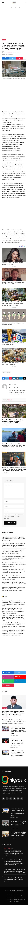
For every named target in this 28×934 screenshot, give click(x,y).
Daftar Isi (22, 899)
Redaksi (9, 895)
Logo (21, 895)
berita (8, 372)
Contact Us (16, 899)
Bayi (4, 372)
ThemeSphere (13, 891)
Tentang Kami (17, 901)
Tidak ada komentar (8, 54)
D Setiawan (9, 52)
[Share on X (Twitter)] (12, 58)
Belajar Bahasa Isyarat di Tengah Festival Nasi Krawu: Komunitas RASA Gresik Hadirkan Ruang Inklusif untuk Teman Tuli (14, 871)
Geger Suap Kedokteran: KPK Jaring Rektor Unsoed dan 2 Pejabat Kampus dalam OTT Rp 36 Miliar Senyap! (13, 538)
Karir (11, 901)
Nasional (5, 708)
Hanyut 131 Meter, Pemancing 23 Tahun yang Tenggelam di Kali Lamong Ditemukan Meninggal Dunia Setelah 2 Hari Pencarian (13, 624)
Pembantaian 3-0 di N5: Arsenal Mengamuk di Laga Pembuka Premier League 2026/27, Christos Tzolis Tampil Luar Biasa (13, 551)
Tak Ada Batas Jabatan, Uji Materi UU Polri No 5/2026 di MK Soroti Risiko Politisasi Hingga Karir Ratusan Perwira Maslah (13, 545)
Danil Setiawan (7, 848)
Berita (4, 39)
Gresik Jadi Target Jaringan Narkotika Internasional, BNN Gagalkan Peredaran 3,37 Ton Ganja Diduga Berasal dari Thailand (13, 602)
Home (3, 7)
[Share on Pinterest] (19, 58)
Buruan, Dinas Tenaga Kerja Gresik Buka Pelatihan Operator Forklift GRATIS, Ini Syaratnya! (14, 879)
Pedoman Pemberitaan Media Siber (15, 897)
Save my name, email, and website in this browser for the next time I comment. (14, 516)
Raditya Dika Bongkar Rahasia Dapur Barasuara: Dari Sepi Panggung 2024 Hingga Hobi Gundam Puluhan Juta (13, 577)
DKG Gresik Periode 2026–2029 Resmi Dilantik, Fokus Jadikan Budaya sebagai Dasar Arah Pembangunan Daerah (14, 558)
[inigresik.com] (14, 2)
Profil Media (15, 895)
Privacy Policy (8, 899)
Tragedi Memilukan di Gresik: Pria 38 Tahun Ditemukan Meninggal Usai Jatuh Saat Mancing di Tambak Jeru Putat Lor (13, 421)
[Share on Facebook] (5, 58)
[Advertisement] (14, 24)
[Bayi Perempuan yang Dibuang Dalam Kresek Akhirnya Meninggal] (14, 69)
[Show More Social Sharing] (24, 58)
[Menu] (3, 2)
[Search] (25, 2)
